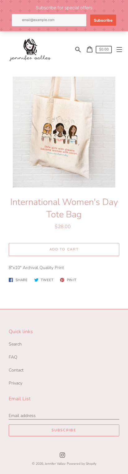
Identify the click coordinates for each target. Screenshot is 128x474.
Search (15, 344)
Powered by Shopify (81, 463)
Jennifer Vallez (55, 463)
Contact (16, 370)
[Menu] (119, 49)
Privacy (15, 383)
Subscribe (64, 430)
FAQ (13, 357)
